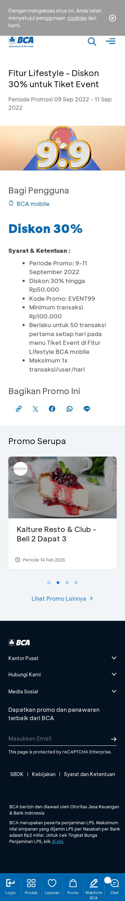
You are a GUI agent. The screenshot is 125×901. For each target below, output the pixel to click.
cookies (76, 18)
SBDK (17, 774)
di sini (57, 841)
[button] (49, 582)
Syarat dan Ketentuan (89, 774)
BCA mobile (33, 203)
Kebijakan (44, 774)
